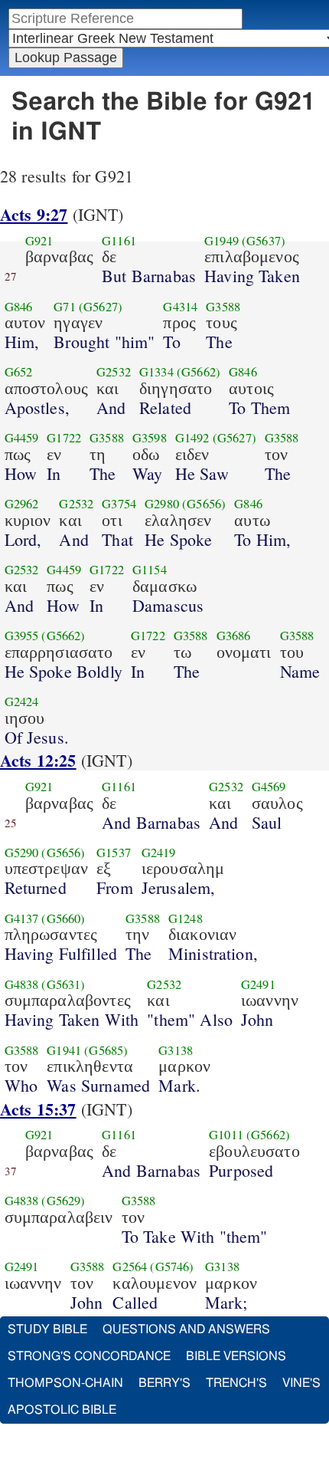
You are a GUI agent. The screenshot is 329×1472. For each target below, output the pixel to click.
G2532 (113, 371)
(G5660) (63, 918)
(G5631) (63, 984)
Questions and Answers (186, 1329)
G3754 (119, 503)
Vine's (301, 1383)
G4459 (22, 437)
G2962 (22, 503)
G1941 (64, 1050)
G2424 (22, 701)
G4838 (22, 984)
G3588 (223, 306)
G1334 (156, 371)
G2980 (162, 503)
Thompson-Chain (65, 1383)
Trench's (236, 1383)
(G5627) (100, 306)
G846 (19, 306)
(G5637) (263, 240)
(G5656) (204, 503)
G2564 (129, 1266)
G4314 (180, 306)
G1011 (226, 1134)
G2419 (159, 852)
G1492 (192, 437)
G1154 (149, 569)
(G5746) (172, 1266)
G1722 (64, 437)
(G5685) (106, 1050)
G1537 (113, 852)
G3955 (22, 635)
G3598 (149, 437)
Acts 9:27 (33, 214)
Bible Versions (236, 1356)
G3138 (175, 1050)
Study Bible (47, 1329)
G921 (39, 240)
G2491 (258, 984)
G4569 (269, 786)
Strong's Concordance (89, 1356)
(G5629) (63, 1200)
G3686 (234, 635)
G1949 (221, 240)
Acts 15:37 (38, 1109)
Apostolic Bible (62, 1410)
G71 (64, 306)
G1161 (119, 240)
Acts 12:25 (38, 760)
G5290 (22, 852)
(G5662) (198, 371)
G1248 (185, 918)
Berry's (164, 1383)
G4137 (22, 918)
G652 (19, 371)
